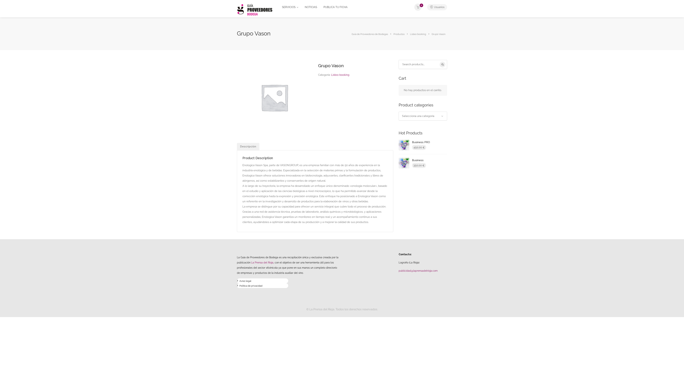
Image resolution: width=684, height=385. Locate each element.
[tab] (248, 146)
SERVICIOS (289, 7)
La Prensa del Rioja (262, 262)
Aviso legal (245, 281)
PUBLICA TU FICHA (335, 7)
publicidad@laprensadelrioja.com (418, 270)
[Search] (442, 64)
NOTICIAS (311, 7)
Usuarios (438, 7)
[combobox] (423, 116)
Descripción (248, 146)
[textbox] (423, 116)
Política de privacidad (250, 286)
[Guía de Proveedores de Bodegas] (255, 9)
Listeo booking (340, 74)
